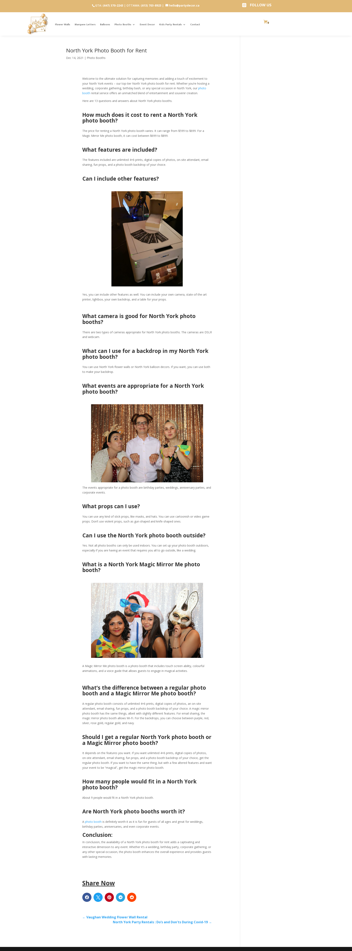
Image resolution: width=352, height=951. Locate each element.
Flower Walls (62, 24)
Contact (195, 24)
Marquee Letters (85, 24)
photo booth (93, 822)
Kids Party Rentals (170, 24)
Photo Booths (122, 24)
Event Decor (147, 24)
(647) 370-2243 (113, 5)
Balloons (105, 24)
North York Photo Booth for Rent (106, 50)
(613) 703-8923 (151, 5)
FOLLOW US (260, 4)
